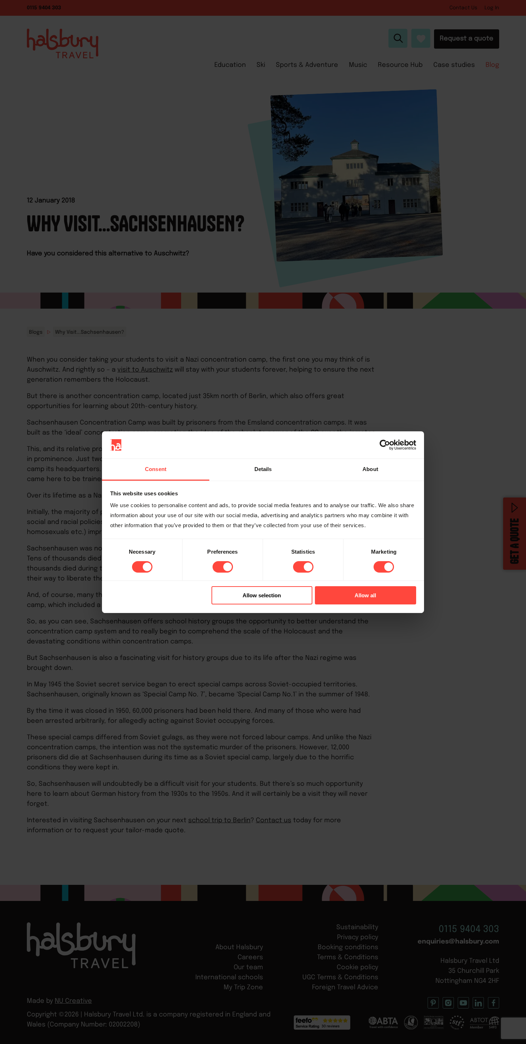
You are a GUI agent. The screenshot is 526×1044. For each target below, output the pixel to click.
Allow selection (262, 595)
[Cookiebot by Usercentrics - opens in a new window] (385, 445)
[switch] (223, 567)
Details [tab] (263, 469)
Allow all (365, 595)
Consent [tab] (155, 469)
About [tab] (370, 469)
